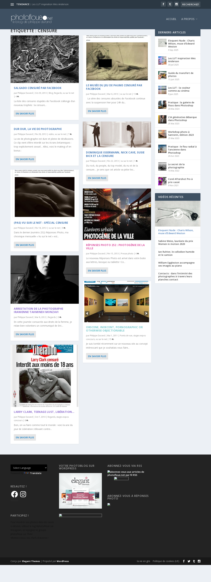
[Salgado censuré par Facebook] (45, 59)
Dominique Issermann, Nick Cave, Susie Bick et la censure (115, 154)
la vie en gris (143, 561)
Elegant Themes (31, 561)
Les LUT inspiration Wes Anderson (182, 60)
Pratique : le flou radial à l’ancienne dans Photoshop (182, 149)
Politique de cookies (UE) (166, 561)
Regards (58, 93)
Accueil (171, 19)
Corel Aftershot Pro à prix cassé (180, 180)
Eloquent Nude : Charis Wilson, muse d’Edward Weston (181, 43)
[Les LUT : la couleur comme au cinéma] (162, 90)
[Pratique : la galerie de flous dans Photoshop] (162, 105)
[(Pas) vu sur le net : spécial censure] (45, 194)
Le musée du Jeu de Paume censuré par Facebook (114, 87)
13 (135, 94)
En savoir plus (25, 113)
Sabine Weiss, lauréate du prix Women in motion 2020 (175, 243)
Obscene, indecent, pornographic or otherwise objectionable (114, 329)
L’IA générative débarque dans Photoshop (182, 119)
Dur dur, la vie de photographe (38, 129)
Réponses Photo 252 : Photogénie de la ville (115, 246)
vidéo (51, 134)
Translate (35, 473)
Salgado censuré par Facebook (37, 88)
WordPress (63, 561)
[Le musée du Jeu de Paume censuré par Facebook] (117, 57)
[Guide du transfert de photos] (162, 75)
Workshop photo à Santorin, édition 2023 (181, 133)
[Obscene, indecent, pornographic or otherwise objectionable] (117, 301)
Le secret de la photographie (176, 166)
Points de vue (126, 335)
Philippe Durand (25, 93)
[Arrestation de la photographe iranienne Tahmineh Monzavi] (45, 279)
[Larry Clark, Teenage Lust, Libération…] (45, 376)
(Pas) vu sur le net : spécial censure (41, 223)
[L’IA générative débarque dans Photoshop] (162, 119)
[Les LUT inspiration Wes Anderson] (162, 60)
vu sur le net (68, 93)
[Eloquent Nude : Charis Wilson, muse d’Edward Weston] (162, 43)
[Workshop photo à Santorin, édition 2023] (162, 134)
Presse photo (127, 253)
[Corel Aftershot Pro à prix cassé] (162, 181)
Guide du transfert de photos (180, 74)
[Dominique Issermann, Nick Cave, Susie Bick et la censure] (117, 134)
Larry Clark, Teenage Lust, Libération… (44, 412)
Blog (51, 93)
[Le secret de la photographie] (162, 166)
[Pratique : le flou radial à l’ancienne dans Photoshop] (162, 149)
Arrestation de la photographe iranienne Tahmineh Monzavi (38, 310)
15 (110, 339)
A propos (188, 19)
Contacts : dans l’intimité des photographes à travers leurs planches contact (175, 276)
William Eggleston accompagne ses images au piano (176, 264)
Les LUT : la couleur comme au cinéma (53, 4)
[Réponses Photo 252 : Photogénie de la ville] (117, 214)
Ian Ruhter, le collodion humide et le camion (176, 253)
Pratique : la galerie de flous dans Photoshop (181, 104)
